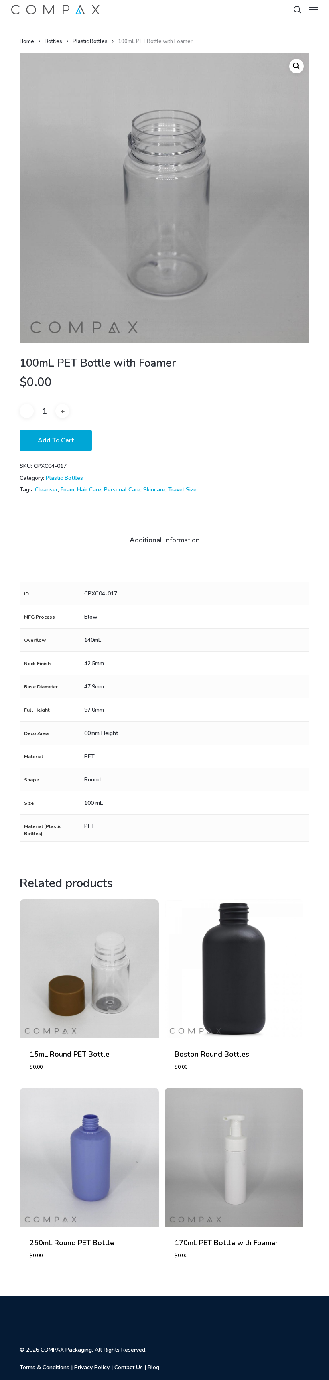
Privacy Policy (92, 1367)
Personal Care (122, 489)
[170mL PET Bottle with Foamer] (233, 1157)
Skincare (154, 489)
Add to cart (56, 440)
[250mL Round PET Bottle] (89, 1157)
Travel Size (182, 489)
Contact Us (128, 1367)
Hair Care (89, 489)
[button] (313, 10)
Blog (153, 1367)
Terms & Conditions (44, 1367)
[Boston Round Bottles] (233, 968)
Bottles (53, 41)
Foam (67, 489)
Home (27, 41)
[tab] (165, 540)
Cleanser (46, 489)
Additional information (165, 540)
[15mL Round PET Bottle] (89, 968)
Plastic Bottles (90, 41)
